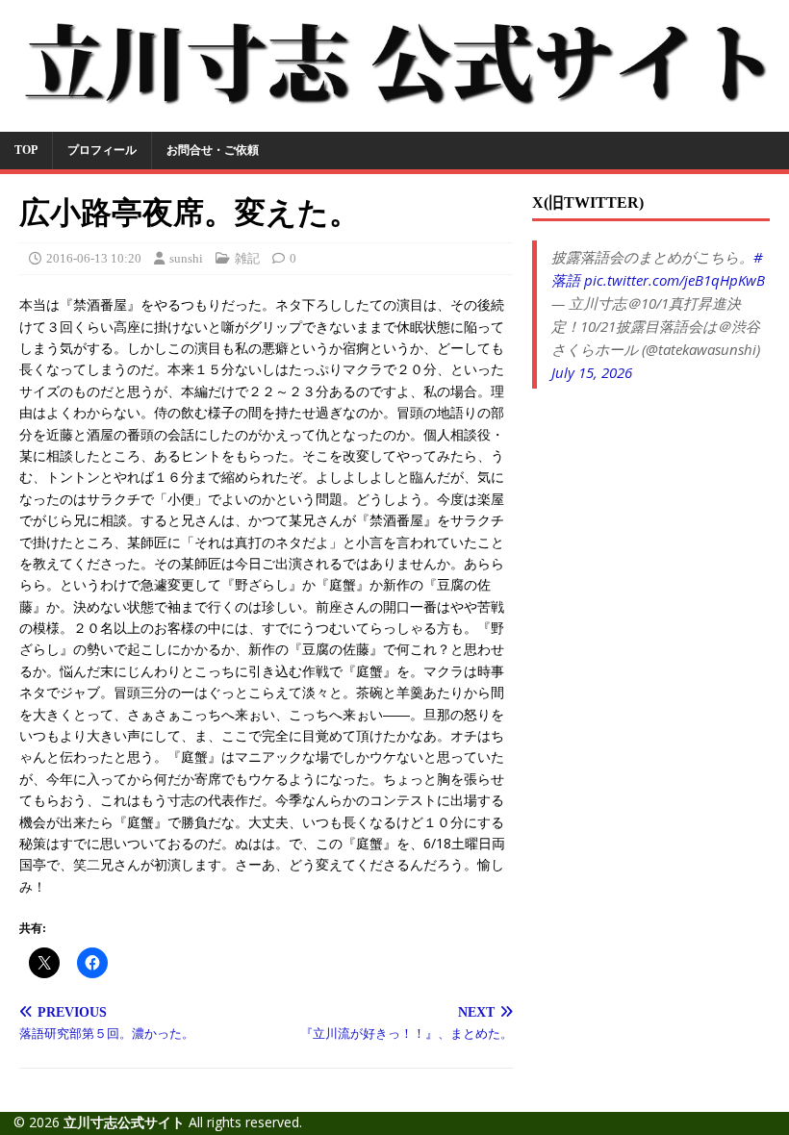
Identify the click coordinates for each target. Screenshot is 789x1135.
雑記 (247, 258)
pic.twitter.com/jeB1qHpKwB (674, 280)
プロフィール (102, 150)
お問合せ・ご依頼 (212, 150)
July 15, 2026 (591, 372)
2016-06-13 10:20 (93, 258)
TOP (26, 150)
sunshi (186, 258)
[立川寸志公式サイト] (394, 120)
